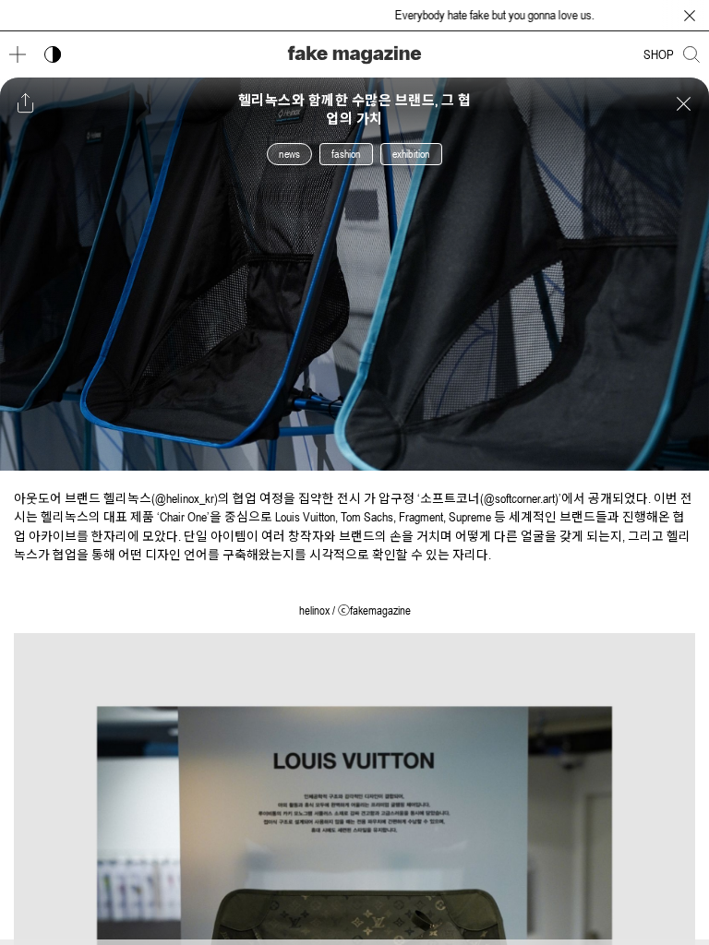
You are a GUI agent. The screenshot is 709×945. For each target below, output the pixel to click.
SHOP (658, 54)
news (289, 154)
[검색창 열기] (691, 54)
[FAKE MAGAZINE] (354, 55)
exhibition (411, 154)
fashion (345, 154)
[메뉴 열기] (17, 54)
